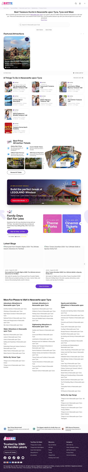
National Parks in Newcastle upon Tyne (15, 318)
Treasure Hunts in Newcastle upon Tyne (43, 370)
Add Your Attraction (71, 450)
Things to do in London (36, 444)
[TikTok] (14, 458)
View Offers (48, 29)
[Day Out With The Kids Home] (7, 3)
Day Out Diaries (52, 444)
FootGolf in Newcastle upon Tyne (70, 334)
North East (6, 8)
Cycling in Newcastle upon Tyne (70, 329)
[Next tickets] (44, 163)
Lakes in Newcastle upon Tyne (12, 337)
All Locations (34, 455)
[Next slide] (83, 34)
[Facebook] (5, 458)
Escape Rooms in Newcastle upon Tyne (72, 331)
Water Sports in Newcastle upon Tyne (14, 353)
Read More (44, 20)
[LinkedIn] (9, 458)
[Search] (76, 3)
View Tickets (39, 29)
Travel (50, 450)
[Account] (80, 3)
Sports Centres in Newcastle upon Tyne (72, 379)
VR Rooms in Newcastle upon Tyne (71, 391)
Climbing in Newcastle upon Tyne (13, 311)
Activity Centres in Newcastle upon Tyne (15, 309)
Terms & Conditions (71, 455)
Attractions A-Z (34, 452)
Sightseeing (34, 8)
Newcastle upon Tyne (24, 8)
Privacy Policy (69, 452)
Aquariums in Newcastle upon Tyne (42, 309)
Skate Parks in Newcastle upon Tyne (71, 372)
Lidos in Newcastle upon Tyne (12, 339)
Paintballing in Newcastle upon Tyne (71, 366)
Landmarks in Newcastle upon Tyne (42, 339)
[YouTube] (22, 458)
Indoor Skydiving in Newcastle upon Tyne (72, 349)
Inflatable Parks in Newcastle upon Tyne (72, 356)
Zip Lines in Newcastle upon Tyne (13, 325)
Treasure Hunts (42, 8)
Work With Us (69, 444)
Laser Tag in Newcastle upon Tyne (70, 363)
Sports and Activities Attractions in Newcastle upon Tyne (72, 305)
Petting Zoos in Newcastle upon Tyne (42, 313)
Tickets (50, 452)
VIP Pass (50, 447)
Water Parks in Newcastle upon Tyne (14, 350)
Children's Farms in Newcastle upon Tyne (43, 311)
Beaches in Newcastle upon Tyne (13, 334)
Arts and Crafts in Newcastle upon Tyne (72, 315)
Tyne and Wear (14, 8)
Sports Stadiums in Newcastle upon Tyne (43, 350)
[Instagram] (18, 458)
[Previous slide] (81, 34)
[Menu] (85, 3)
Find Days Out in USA (53, 457)
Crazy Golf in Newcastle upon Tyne (71, 326)
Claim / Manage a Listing (72, 447)
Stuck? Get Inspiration (36, 450)
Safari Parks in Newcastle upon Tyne (42, 316)
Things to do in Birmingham (37, 447)
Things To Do (51, 455)
